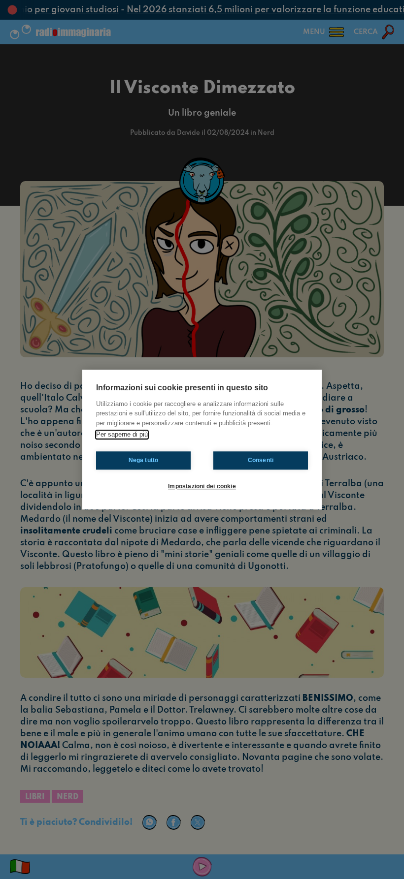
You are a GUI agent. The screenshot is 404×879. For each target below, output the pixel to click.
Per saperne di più (122, 434)
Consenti (261, 460)
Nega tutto (144, 460)
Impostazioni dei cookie (202, 486)
